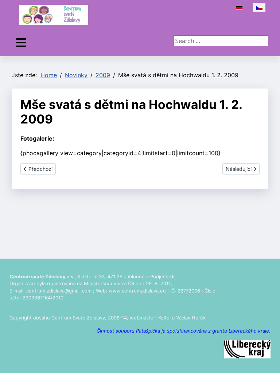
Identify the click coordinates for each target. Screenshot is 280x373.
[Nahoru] (267, 359)
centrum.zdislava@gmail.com (59, 291)
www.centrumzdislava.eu (137, 291)
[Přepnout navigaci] (21, 42)
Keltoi (164, 318)
